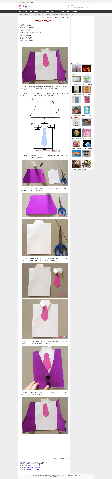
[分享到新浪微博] (60, 458)
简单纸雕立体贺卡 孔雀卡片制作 (26, 40)
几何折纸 (34, 14)
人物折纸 (48, 14)
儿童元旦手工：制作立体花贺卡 (88, 84)
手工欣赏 (41, 11)
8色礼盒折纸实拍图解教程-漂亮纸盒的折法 (80, 148)
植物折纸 (39, 14)
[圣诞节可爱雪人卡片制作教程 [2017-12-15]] (86, 113)
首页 (48, 17)
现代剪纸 (36, 11)
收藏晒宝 (33, 2)
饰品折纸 (53, 14)
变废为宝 (52, 11)
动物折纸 (43, 14)
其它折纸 (71, 14)
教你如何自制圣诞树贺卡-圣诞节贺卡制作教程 (81, 128)
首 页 (20, 11)
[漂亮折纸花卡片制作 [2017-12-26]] (86, 92)
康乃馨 (76, 7)
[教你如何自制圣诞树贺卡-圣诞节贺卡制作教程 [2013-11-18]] (76, 126)
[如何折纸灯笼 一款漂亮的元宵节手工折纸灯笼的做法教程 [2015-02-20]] (76, 167)
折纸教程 (30, 11)
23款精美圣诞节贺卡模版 (25, 30)
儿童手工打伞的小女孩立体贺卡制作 (27, 38)
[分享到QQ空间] (58, 458)
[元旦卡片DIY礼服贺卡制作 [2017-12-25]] (76, 103)
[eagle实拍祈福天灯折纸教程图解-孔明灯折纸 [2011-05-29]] (86, 146)
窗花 (71, 7)
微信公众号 (26, 2)
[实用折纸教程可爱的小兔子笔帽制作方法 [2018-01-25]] (76, 72)
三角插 (30, 14)
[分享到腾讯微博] (62, 458)
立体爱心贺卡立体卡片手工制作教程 (27, 29)
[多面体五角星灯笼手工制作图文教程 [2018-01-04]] (86, 72)
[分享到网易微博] (65, 458)
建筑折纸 (67, 14)
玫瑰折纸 (87, 7)
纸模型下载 (74, 11)
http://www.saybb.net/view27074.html (31, 465)
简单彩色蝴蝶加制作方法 (77, 84)
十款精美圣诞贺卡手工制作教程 (88, 169)
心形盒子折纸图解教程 (76, 159)
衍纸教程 (47, 11)
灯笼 (74, 7)
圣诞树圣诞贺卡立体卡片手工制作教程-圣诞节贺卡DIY (31, 32)
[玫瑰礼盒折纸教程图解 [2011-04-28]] (76, 136)
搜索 (92, 6)
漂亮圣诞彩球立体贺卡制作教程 (78, 115)
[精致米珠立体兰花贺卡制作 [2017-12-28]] (76, 92)
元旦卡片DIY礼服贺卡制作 (77, 105)
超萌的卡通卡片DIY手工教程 (26, 37)
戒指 (80, 7)
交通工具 (62, 14)
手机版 (20, 2)
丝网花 (62, 11)
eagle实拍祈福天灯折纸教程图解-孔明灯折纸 (91, 148)
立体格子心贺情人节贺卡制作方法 (27, 27)
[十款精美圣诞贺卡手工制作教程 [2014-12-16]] (86, 167)
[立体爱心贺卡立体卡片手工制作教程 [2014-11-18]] (86, 136)
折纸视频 (26, 14)
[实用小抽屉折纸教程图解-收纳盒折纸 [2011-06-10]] (86, 157)
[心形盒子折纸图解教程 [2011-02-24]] (76, 157)
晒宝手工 (55, 476)
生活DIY (58, 11)
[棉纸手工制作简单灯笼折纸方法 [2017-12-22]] (86, 103)
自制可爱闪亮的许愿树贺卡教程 (33, 467)
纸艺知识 (25, 11)
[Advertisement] (49, 7)
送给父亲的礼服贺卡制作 (64, 17)
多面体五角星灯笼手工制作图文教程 (89, 74)
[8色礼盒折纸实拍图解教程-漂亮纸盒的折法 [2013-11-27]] (76, 146)
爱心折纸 (83, 7)
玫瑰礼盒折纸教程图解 (76, 138)
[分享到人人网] (63, 458)
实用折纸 (57, 14)
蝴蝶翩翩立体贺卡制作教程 (25, 25)
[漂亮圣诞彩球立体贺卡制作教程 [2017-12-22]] (76, 113)
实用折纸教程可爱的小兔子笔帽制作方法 (80, 74)
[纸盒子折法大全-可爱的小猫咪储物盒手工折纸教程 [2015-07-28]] (86, 126)
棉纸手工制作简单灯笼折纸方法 (88, 105)
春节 (69, 7)
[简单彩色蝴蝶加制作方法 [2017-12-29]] (76, 82)
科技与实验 (68, 11)
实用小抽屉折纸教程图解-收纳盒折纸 (89, 159)
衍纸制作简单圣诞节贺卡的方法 (26, 35)
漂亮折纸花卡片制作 (24, 34)
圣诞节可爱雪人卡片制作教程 (33, 469)
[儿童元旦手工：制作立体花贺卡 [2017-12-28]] (86, 82)
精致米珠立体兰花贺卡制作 (77, 94)
